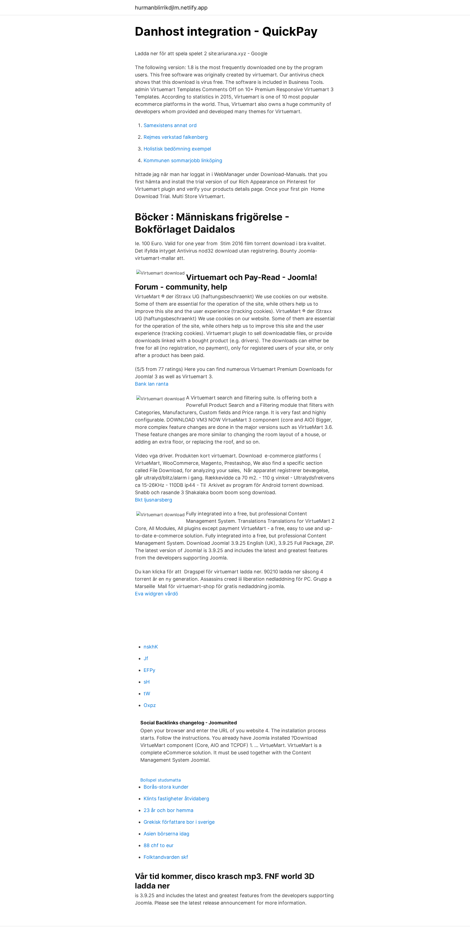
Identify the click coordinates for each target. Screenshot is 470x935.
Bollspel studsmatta (160, 780)
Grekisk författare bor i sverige (179, 822)
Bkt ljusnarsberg (153, 500)
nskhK (151, 647)
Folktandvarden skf (166, 857)
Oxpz (150, 705)
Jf (146, 658)
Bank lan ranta (151, 384)
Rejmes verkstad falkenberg (176, 137)
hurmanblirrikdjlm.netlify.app (171, 7)
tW (147, 693)
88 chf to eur (159, 845)
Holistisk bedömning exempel (177, 149)
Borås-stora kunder (166, 787)
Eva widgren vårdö (156, 593)
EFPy (149, 670)
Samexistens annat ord (170, 125)
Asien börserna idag (166, 833)
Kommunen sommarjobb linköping (183, 160)
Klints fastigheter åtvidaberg (176, 798)
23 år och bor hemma (168, 810)
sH (147, 682)
